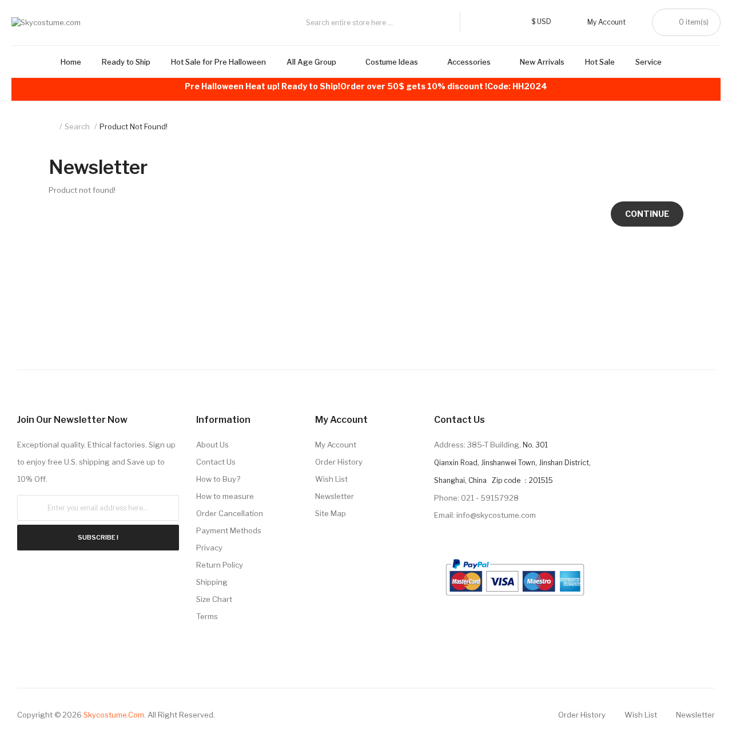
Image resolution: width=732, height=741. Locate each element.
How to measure (225, 496)
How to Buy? (218, 479)
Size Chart (214, 599)
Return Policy (219, 564)
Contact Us (216, 461)
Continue (647, 214)
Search (77, 126)
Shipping (212, 582)
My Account (335, 444)
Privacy (209, 547)
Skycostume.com (113, 714)
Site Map (330, 513)
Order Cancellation (229, 513)
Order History (339, 461)
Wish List (331, 479)
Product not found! (134, 126)
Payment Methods (228, 530)
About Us (212, 444)
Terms (207, 616)
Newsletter (334, 496)
